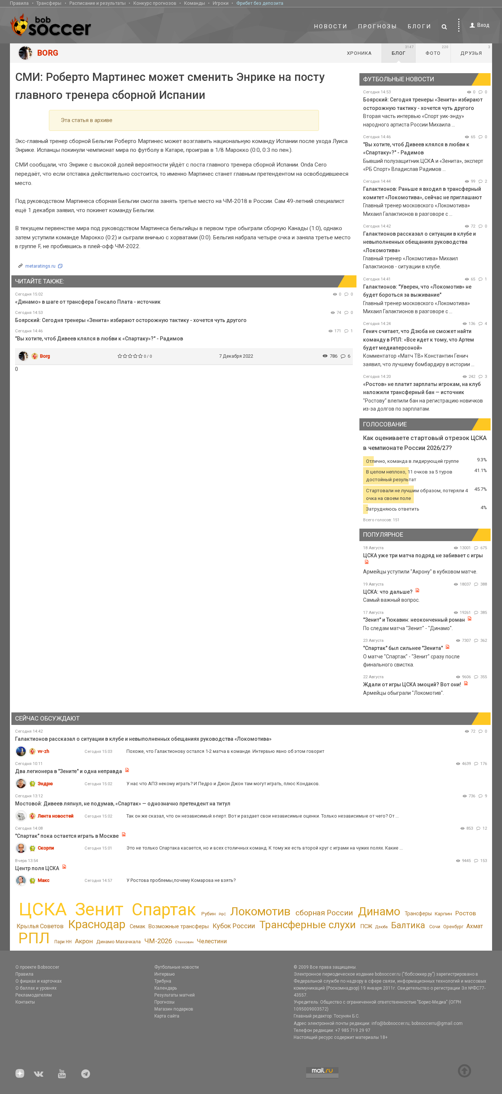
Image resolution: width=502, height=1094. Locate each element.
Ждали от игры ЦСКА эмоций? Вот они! (412, 684)
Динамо (379, 911)
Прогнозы (378, 26)
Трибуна (162, 981)
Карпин (443, 913)
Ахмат (474, 926)
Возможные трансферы (178, 926)
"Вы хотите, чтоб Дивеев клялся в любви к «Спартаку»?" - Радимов (99, 339)
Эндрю (45, 783)
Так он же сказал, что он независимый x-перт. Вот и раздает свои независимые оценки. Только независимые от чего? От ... (262, 816)
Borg (45, 356)
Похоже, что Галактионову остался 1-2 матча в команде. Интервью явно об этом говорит (225, 751)
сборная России (324, 912)
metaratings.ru (40, 266)
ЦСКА (43, 909)
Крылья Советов (40, 926)
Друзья (475, 50)
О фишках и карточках (38, 981)
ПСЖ (366, 926)
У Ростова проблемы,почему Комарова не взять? (181, 880)
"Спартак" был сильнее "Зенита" (403, 648)
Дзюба (381, 927)
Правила (19, 3)
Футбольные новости (176, 967)
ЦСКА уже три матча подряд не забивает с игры (423, 555)
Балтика (408, 925)
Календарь (165, 988)
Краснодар (96, 924)
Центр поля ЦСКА (37, 868)
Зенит (99, 909)
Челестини (212, 941)
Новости (331, 26)
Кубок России (233, 926)
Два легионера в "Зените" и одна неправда (69, 771)
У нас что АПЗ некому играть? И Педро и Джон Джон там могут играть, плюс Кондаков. (223, 783)
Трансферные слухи (307, 925)
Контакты (25, 1002)
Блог (403, 50)
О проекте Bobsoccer (37, 967)
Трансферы (48, 3)
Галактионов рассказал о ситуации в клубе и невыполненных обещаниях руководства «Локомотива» (419, 242)
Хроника (359, 53)
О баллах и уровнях (36, 988)
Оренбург (453, 926)
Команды (194, 3)
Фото (437, 50)
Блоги (419, 26)
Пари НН (63, 941)
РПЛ (34, 938)
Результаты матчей (174, 995)
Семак (137, 926)
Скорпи (46, 848)
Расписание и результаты (97, 3)
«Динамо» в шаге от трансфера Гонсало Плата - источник (88, 302)
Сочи (434, 926)
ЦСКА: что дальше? (388, 592)
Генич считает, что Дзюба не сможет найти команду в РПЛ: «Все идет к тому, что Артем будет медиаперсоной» (418, 339)
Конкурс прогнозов (154, 3)
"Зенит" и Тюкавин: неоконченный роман (414, 620)
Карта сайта (166, 1016)
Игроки (221, 3)
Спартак (164, 909)
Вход (483, 25)
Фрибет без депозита (259, 3)
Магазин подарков (173, 1009)
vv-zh (43, 751)
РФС (222, 914)
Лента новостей (55, 816)
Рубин (208, 913)
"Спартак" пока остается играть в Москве (67, 836)
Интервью (164, 974)
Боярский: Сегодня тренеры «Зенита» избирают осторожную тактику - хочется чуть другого (131, 320)
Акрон (84, 941)
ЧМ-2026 (158, 941)
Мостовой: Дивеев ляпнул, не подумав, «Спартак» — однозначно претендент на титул (122, 804)
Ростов (465, 913)
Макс (44, 880)
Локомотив (260, 911)
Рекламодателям (33, 995)
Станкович (184, 942)
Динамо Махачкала (118, 941)
